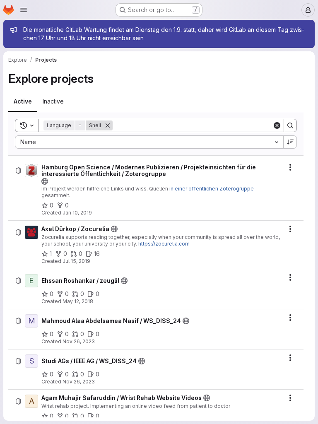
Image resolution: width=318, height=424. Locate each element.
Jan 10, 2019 (77, 213)
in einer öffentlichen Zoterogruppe (211, 189)
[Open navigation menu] (23, 10)
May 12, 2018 (78, 301)
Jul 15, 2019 (76, 261)
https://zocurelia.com (164, 244)
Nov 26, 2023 (79, 341)
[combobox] (149, 142)
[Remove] (108, 125)
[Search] (290, 125)
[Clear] (277, 125)
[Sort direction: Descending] (290, 142)
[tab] (22, 101)
